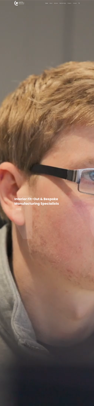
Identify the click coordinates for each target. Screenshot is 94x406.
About (51, 3)
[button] (79, 3)
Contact (75, 3)
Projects (69, 3)
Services (56, 3)
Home (46, 3)
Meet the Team (63, 3)
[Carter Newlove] (19, 3)
